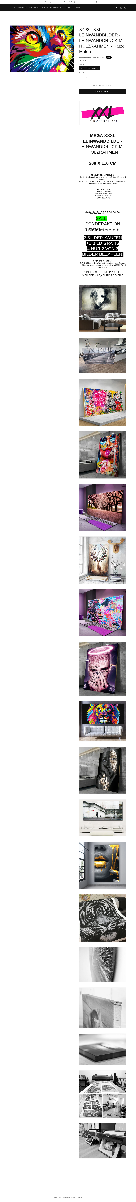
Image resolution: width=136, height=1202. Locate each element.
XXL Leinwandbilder (64, 1197)
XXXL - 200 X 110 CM (89, 68)
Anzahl (81, 73)
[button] (116, 7)
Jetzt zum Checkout (102, 91)
